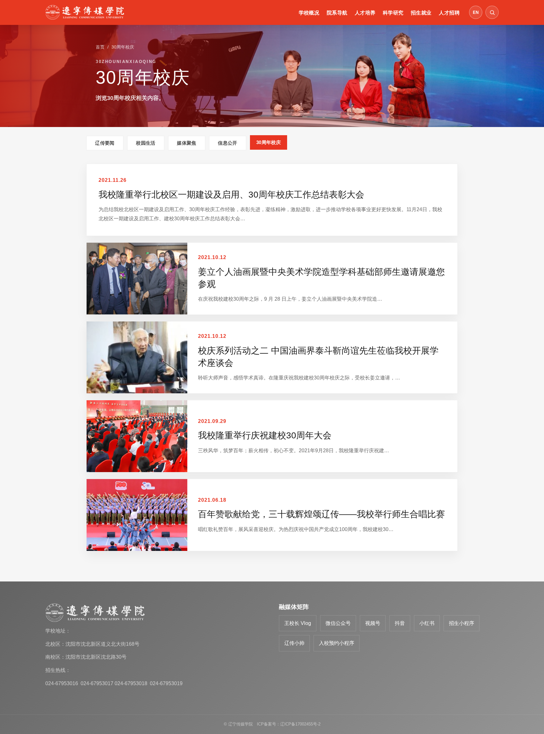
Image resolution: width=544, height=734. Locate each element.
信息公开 (227, 143)
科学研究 (393, 12)
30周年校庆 (268, 142)
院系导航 (337, 12)
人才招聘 (449, 12)
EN (476, 12)
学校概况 (309, 12)
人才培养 (365, 12)
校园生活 (145, 143)
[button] (492, 12)
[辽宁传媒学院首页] (84, 12)
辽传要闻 (104, 143)
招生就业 (421, 12)
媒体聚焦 (186, 143)
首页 (100, 46)
